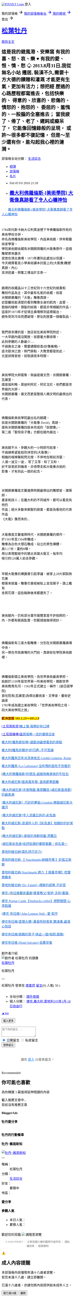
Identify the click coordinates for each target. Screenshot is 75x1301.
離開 (23, 1293)
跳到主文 (8, 41)
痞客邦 (30, 985)
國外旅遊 (32, 996)
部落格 (14, 171)
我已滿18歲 (9, 1293)
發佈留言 (8, 1045)
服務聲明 (43, 1245)
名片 (13, 176)
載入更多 (8, 1020)
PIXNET (18, 1241)
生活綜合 (34, 158)
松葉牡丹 (14, 30)
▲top (5, 1013)
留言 (39, 985)
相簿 (13, 166)
